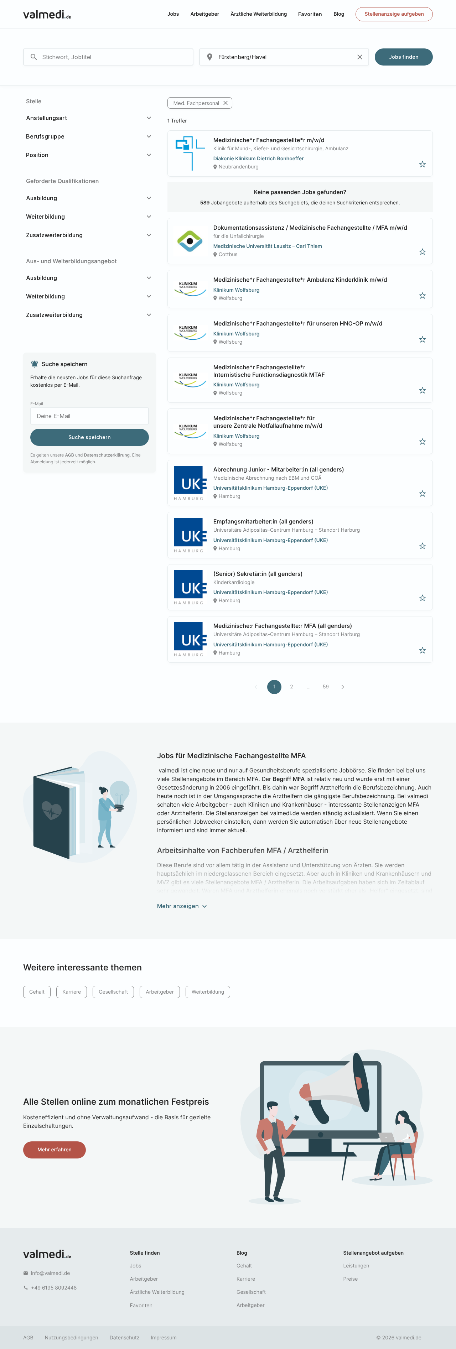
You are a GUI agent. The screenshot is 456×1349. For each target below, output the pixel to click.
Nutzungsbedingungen (71, 1338)
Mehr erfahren (54, 1150)
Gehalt (37, 992)
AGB (69, 455)
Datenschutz (125, 1338)
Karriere (71, 992)
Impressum (163, 1338)
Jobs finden (404, 57)
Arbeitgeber (204, 14)
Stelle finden (145, 1253)
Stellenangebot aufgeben (373, 1253)
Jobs (173, 14)
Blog (338, 14)
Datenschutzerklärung (107, 455)
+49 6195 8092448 (54, 1288)
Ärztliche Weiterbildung (258, 14)
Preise (350, 1279)
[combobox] (108, 57)
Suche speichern (89, 437)
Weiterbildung (208, 992)
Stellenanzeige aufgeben (394, 14)
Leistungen (356, 1266)
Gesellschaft (113, 992)
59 (326, 687)
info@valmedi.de (50, 1273)
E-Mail (36, 403)
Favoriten (310, 14)
